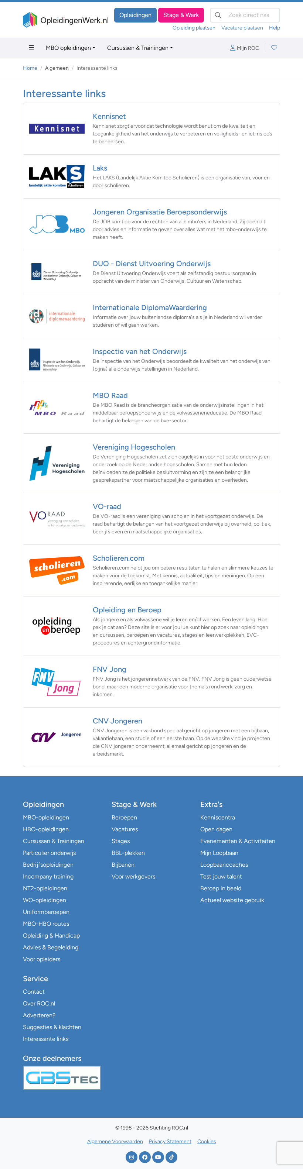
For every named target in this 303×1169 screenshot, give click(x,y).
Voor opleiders (41, 959)
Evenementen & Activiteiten (237, 841)
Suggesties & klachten (52, 1027)
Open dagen (216, 829)
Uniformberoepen (46, 911)
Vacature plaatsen (242, 28)
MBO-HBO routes (46, 923)
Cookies (206, 1141)
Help (274, 28)
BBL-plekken (128, 852)
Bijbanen (123, 864)
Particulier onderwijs (49, 852)
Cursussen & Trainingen (137, 47)
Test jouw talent (221, 876)
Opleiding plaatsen (194, 28)
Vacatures (125, 829)
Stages (121, 841)
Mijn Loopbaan (219, 852)
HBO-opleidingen (46, 829)
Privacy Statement (170, 1141)
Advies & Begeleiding (50, 947)
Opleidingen (135, 14)
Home (30, 68)
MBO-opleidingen (46, 817)
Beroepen (124, 817)
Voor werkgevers (133, 876)
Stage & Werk (181, 14)
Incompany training (48, 876)
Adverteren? (39, 1015)
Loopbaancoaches (224, 864)
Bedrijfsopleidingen (48, 864)
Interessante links (45, 1038)
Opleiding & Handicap (51, 935)
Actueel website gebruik (232, 900)
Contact (34, 991)
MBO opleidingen (68, 47)
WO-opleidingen (44, 900)
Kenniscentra (217, 817)
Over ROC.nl (39, 1003)
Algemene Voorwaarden (115, 1141)
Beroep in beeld (220, 888)
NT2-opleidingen (45, 888)
